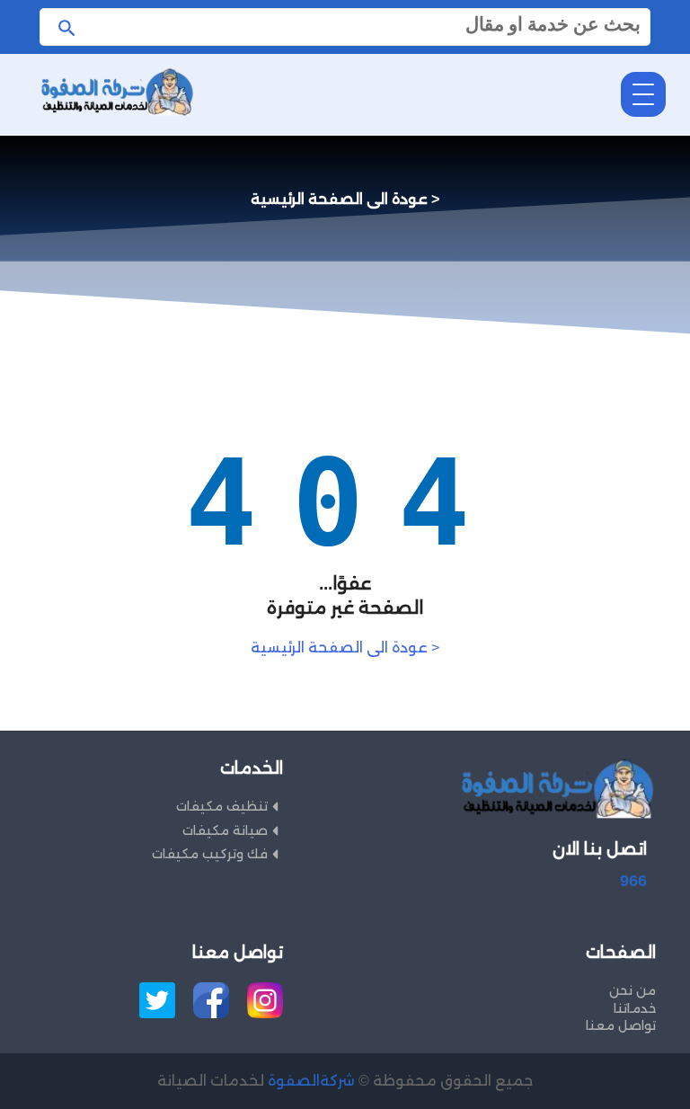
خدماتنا (634, 1008)
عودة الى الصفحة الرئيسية (345, 647)
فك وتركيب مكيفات (210, 854)
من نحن (632, 990)
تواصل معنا (620, 1025)
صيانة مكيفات (225, 830)
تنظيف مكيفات (222, 806)
